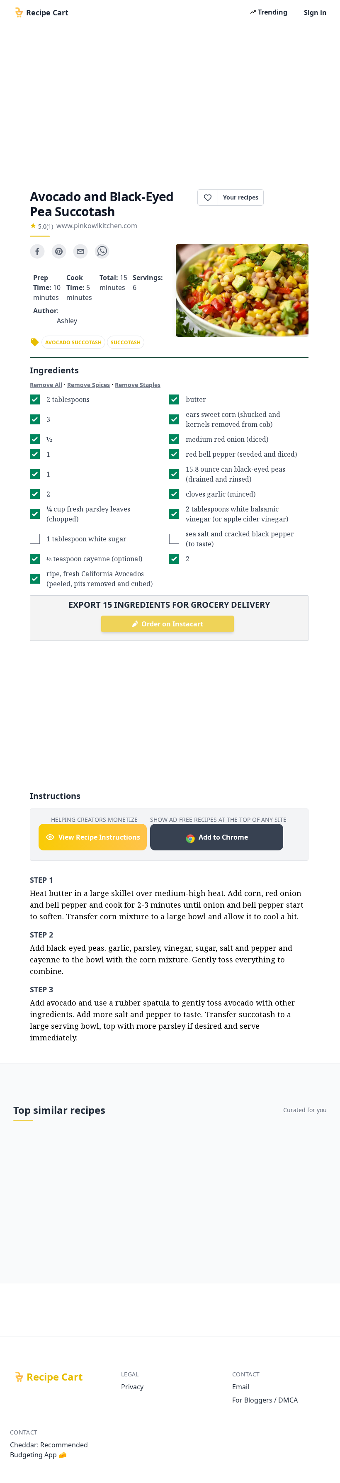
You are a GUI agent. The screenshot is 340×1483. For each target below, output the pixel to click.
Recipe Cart (55, 1376)
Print (290, 197)
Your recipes (240, 197)
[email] (80, 251)
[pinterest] (58, 251)
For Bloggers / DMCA (265, 1400)
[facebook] (37, 251)
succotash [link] (126, 342)
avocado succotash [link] (73, 342)
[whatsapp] (102, 251)
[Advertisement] (170, 104)
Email (240, 1386)
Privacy (132, 1386)
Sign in (315, 12)
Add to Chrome (223, 837)
